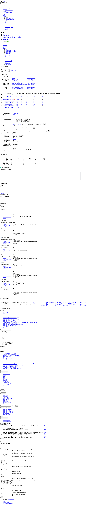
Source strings (5, 395)
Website (6, 29)
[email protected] (17, 124)
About (6, 28)
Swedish (6, 39)
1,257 (27, 96)
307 (21, 96)
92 (33, 102)
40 (21, 97)
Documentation (8, 22)
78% (17, 102)
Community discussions (9, 19)
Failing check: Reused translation (18, 88)
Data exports (7, 53)
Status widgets (8, 64)
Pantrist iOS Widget (9, 107)
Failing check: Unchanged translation (19, 85)
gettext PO (5, 332)
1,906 (34, 97)
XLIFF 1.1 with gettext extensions (9, 333)
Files (4, 54)
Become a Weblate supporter (8, 503)
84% (17, 96)
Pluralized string (6, 413)
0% (17, 97)
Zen (34, 78)
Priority (4, 376)
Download (15, 135)
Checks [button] (4, 11)
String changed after (6, 420)
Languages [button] (5, 9)
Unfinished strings (15, 80)
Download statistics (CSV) (10, 50)
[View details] (13, 215)
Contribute (7, 26)
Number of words (6, 382)
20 (33, 94)
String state (5, 400)
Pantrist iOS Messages (8, 105)
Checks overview (8, 12)
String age (5, 380)
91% (17, 105)
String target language (7, 402)
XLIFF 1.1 (5, 335)
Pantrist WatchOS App (9, 101)
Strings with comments (7, 410)
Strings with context (6, 414)
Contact (4, 501)
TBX (64, 302)
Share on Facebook (8, 61)
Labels (4, 377)
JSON (45, 302)
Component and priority (7, 387)
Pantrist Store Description (8, 99)
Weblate (3, 1)
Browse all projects (8, 7)
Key (3, 385)
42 (48, 96)
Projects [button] (4, 6)
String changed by (6, 403)
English (14, 222)
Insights (4, 48)
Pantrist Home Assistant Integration (9, 97)
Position (4, 375)
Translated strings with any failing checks (19, 84)
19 (21, 101)
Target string (5, 379)
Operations (5, 57)
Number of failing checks (7, 384)
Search (4, 47)
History (6, 49)
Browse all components (4, 108)
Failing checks (8, 52)
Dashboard (5, 5)
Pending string (5, 401)
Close (9, 443)
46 (26, 101)
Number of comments (7, 383)
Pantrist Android (8, 94)
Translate (14, 70)
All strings (13, 78)
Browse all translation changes (6, 296)
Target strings (5, 396)
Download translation (9, 55)
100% (18, 99)
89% (17, 104)
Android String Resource (35, 303)
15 (26, 102)
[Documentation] (0, 74)
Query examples (3, 424)
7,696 (34, 96)
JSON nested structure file (37, 301)
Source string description (7, 398)
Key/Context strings (6, 397)
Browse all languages (9, 10)
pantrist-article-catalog (12, 37)
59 (33, 105)
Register (4, 14)
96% (17, 94)
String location (5, 386)
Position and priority (6, 374)
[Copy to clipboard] (44, 124)
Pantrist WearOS (8, 102)
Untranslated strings (15, 81)
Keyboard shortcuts (8, 23)
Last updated (5, 381)
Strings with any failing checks (17, 83)
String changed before (7, 421)
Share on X (7, 62)
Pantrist (6, 35)
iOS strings (60, 303)
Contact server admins (9, 18)
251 (33, 101)
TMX (66, 302)
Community (5, 58)
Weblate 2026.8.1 (11, 499)
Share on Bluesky (8, 60)
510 (26, 104)
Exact (14, 405)
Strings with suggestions (7, 409)
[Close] (0, 441)
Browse (11, 70)
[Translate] (1, 95)
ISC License (15, 114)
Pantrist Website (8, 104)
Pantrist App (9, 96)
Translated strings (15, 79)
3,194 (34, 104)
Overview (5, 46)
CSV (42, 302)
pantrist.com (15, 113)
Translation (5, 45)
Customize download (9, 56)
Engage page (7, 63)
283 (26, 97)
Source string (5, 378)
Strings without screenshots (8, 412)
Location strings (6, 399)
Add (16, 405)
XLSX (85, 302)
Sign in (4, 15)
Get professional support (9, 20)
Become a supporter (9, 27)
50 (21, 104)
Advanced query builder (5, 391)
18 (48, 99)
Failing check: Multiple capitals (17, 87)
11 (26, 105)
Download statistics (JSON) (10, 51)
